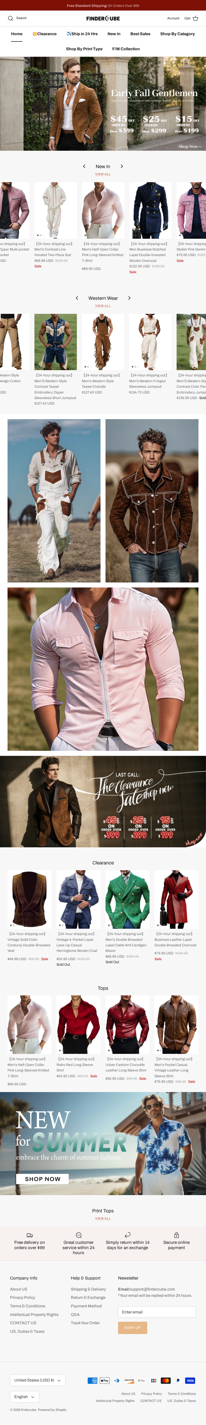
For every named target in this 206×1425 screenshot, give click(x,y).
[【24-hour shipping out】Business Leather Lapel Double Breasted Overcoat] (176, 899)
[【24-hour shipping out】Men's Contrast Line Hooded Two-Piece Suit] (55, 210)
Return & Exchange (88, 1297)
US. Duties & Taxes (27, 1331)
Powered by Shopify (52, 1410)
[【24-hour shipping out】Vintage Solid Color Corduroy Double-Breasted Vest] (30, 899)
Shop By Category (177, 34)
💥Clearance (44, 34)
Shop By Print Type (84, 49)
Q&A (75, 1314)
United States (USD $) (34, 1380)
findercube (28, 1410)
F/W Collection (126, 49)
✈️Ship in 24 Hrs (82, 34)
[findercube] (103, 18)
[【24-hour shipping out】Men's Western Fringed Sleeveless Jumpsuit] (150, 342)
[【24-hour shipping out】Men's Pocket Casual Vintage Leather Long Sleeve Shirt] (176, 1024)
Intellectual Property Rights (34, 1314)
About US (18, 1289)
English (21, 1397)
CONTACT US (23, 1323)
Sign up (133, 1328)
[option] (103, 104)
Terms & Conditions (27, 1306)
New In (114, 34)
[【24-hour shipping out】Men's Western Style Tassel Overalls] (103, 342)
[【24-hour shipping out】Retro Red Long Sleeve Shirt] (78, 1024)
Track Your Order (85, 1323)
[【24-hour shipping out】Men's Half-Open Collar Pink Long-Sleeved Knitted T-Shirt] (103, 210)
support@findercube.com (152, 1289)
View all (103, 174)
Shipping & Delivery (88, 1289)
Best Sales (140, 34)
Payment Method (86, 1306)
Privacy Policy (22, 1297)
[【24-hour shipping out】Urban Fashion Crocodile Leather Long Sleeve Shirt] (127, 1024)
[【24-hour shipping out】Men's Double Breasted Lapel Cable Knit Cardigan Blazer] (127, 899)
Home (16, 34)
